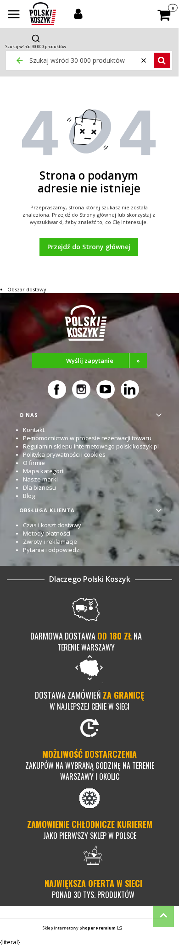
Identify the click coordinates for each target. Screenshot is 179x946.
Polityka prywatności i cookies (64, 454)
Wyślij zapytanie (103, 360)
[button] (14, 15)
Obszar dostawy (26, 289)
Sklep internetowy (79, 928)
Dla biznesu (39, 487)
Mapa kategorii (44, 471)
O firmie (34, 463)
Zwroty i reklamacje (50, 541)
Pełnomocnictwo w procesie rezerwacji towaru (87, 438)
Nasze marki (40, 479)
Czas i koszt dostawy (52, 525)
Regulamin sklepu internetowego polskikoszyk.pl (91, 446)
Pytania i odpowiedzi (52, 550)
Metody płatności (46, 533)
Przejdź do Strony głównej (88, 246)
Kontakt (34, 430)
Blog (29, 496)
